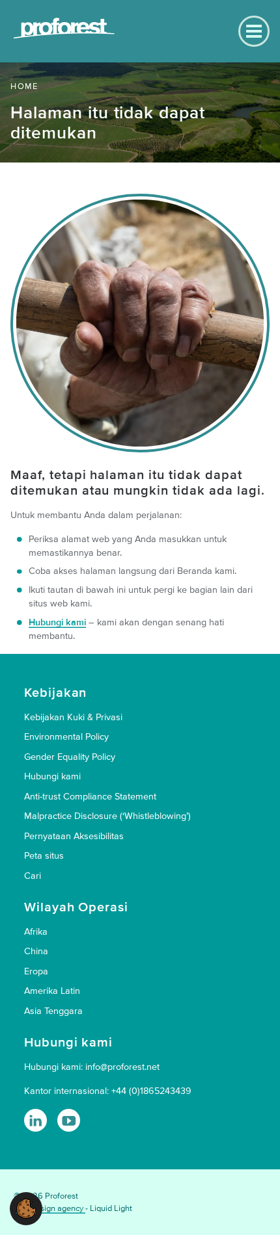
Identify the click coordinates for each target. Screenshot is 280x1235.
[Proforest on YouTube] (68, 1120)
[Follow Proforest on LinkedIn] (35, 1120)
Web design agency (49, 1208)
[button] (26, 1208)
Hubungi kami (57, 622)
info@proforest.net (122, 1066)
